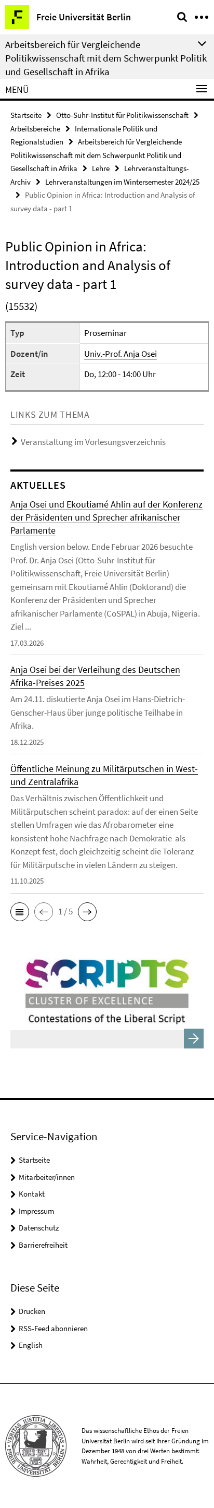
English (31, 1345)
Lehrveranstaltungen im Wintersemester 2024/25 (122, 182)
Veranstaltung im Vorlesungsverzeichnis (93, 442)
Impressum (36, 1211)
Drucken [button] (32, 1311)
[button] (19, 911)
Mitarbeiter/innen (47, 1177)
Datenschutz (39, 1228)
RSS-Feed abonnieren (53, 1328)
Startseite (26, 115)
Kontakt (32, 1194)
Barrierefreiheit (43, 1245)
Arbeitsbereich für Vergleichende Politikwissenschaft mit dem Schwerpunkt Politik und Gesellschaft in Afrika (106, 58)
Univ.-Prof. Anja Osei (120, 353)
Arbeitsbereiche (35, 129)
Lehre (101, 168)
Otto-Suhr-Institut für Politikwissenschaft (122, 115)
